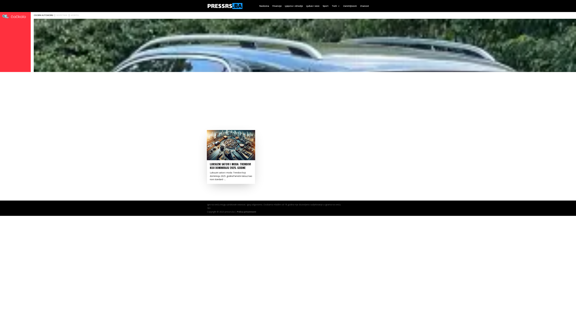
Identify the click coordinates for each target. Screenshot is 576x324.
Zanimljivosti (350, 6)
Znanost (364, 6)
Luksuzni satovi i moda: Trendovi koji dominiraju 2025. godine (230, 166)
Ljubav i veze (312, 6)
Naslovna (264, 6)
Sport (325, 6)
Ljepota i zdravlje (294, 6)
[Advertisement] (288, 96)
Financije (277, 6)
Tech (334, 6)
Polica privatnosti (246, 211)
